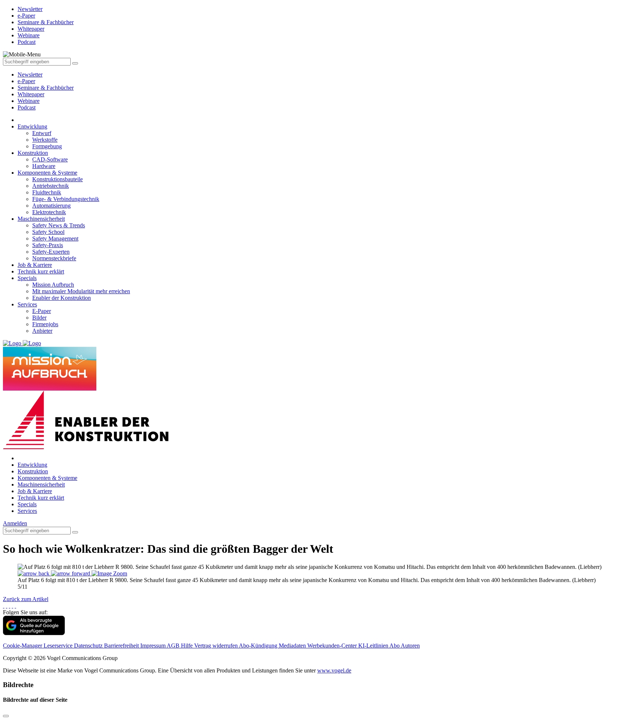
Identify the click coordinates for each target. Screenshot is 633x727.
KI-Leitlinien (373, 645)
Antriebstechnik (50, 186)
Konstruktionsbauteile (57, 179)
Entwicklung (32, 126)
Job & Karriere (35, 265)
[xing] (9, 606)
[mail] (15, 606)
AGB (174, 645)
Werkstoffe (45, 140)
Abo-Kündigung (259, 645)
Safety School (48, 232)
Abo (395, 645)
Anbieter (42, 331)
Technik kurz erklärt (41, 271)
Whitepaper (31, 94)
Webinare (29, 101)
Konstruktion (33, 153)
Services (27, 304)
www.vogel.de (334, 670)
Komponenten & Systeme (47, 172)
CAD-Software (50, 159)
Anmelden (15, 523)
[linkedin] (12, 606)
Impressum (153, 645)
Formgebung (47, 146)
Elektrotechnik (49, 212)
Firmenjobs (45, 324)
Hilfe (187, 645)
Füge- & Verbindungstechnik (65, 199)
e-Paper (26, 81)
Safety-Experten (51, 252)
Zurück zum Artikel (25, 599)
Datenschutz (89, 645)
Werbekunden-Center (332, 645)
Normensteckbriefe (54, 258)
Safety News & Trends (58, 225)
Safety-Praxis (47, 245)
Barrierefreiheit (122, 645)
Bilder (39, 317)
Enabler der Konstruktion (61, 298)
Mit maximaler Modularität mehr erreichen (81, 291)
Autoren (410, 645)
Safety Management (55, 238)
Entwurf (41, 133)
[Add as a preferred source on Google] (34, 633)
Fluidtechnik (46, 192)
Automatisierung (51, 205)
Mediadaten (293, 645)
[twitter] (6, 606)
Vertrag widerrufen (216, 645)
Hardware (43, 166)
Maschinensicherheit (41, 219)
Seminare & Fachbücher (46, 88)
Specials (27, 278)
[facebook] (3, 606)
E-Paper (41, 311)
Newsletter (30, 74)
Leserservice (59, 645)
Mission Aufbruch (53, 285)
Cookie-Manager (23, 645)
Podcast (27, 107)
